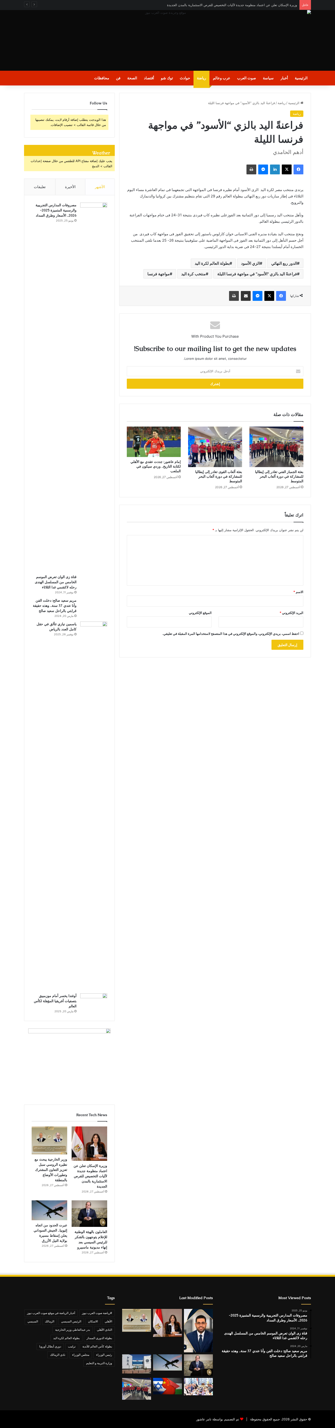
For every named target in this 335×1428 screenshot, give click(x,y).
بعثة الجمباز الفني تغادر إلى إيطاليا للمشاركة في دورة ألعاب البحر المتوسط (279, 476)
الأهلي (108, 1321)
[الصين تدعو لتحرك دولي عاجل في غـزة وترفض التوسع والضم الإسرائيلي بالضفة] (167, 1386)
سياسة (268, 78)
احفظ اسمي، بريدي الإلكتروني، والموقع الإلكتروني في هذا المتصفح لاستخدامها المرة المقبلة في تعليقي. (230, 634)
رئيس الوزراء (104, 1355)
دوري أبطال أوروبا (50, 1346)
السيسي (32, 1321)
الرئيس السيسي (71, 1321)
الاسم (298, 592)
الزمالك (49, 1321)
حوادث (185, 78)
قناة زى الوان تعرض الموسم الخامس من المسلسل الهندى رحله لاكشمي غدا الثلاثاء (56, 582)
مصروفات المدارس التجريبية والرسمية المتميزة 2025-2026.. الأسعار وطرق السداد (56, 210)
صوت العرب (246, 78)
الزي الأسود (250, 263)
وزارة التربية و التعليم (99, 1363)
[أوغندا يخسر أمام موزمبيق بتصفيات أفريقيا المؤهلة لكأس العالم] (93, 1002)
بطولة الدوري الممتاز (99, 1338)
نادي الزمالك (57, 1355)
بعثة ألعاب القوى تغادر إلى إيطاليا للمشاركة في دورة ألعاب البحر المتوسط (218, 476)
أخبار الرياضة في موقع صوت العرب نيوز (51, 1313)
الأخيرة (70, 186)
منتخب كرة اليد (193, 273)
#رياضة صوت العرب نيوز (97, 1313)
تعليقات (40, 186)
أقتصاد (149, 78)
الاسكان (93, 1321)
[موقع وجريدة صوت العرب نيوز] (167, 40)
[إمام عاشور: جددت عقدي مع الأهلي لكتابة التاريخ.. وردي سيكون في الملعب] (154, 442)
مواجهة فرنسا (158, 273)
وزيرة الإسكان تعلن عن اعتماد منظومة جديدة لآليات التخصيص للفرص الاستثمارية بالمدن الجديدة (232, 5)
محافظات (101, 78)
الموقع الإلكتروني (200, 613)
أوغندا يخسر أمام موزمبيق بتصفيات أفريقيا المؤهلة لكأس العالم (55, 1001)
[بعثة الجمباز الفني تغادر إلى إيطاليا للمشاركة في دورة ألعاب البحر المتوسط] (276, 447)
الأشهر (100, 186)
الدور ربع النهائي (284, 263)
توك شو (167, 78)
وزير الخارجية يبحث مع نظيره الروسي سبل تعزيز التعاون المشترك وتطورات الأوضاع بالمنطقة (51, 1169)
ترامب (72, 1346)
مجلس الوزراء (80, 1355)
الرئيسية (301, 78)
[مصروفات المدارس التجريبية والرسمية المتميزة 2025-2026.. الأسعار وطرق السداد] (93, 387)
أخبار (284, 78)
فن (118, 78)
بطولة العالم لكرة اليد (212, 263)
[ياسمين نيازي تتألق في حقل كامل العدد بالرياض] (93, 806)
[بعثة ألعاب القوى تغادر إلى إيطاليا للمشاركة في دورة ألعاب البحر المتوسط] (215, 447)
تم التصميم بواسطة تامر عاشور (217, 1419)
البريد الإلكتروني (291, 613)
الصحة (132, 78)
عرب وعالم (221, 78)
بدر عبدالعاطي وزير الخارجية (72, 1329)
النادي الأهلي (104, 1329)
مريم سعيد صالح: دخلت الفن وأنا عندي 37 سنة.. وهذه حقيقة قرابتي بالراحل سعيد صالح (55, 605)
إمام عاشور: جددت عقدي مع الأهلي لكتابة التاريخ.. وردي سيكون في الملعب (155, 466)
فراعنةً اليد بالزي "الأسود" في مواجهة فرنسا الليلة (257, 273)
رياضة (201, 78)
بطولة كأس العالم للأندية (97, 1346)
